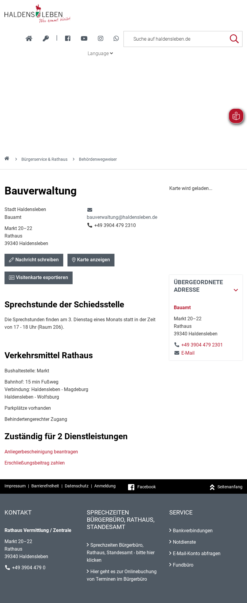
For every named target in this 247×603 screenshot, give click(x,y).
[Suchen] (234, 39)
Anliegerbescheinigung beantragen (41, 452)
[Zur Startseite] (123, 13)
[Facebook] (68, 38)
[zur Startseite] (29, 38)
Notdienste (184, 542)
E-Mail (184, 353)
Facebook (146, 486)
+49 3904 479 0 (28, 567)
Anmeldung (105, 485)
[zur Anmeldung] (45, 38)
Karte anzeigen (93, 260)
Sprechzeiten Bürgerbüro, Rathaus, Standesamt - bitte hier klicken (121, 552)
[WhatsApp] (116, 38)
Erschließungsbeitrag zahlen (35, 463)
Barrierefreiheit (45, 485)
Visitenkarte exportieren (42, 277)
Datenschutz (77, 485)
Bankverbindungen (193, 530)
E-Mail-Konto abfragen (196, 553)
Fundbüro (183, 565)
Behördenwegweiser (98, 159)
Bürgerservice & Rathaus (44, 159)
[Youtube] (84, 38)
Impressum (15, 485)
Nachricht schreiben (37, 260)
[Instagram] (100, 38)
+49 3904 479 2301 (202, 345)
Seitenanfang (229, 486)
